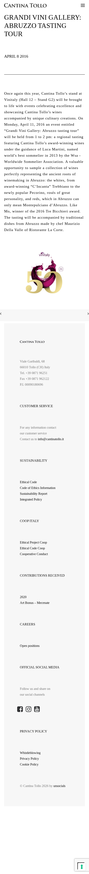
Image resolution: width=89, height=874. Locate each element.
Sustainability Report (33, 493)
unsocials (59, 786)
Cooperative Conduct (34, 554)
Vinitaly (11, 100)
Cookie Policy (29, 764)
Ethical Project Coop (33, 542)
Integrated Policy (31, 499)
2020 (23, 597)
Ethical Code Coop (32, 548)
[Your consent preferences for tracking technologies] (82, 867)
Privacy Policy (29, 758)
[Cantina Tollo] (25, 5)
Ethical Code (28, 482)
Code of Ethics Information (37, 488)
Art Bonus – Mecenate (34, 603)
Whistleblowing (30, 753)
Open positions (30, 645)
